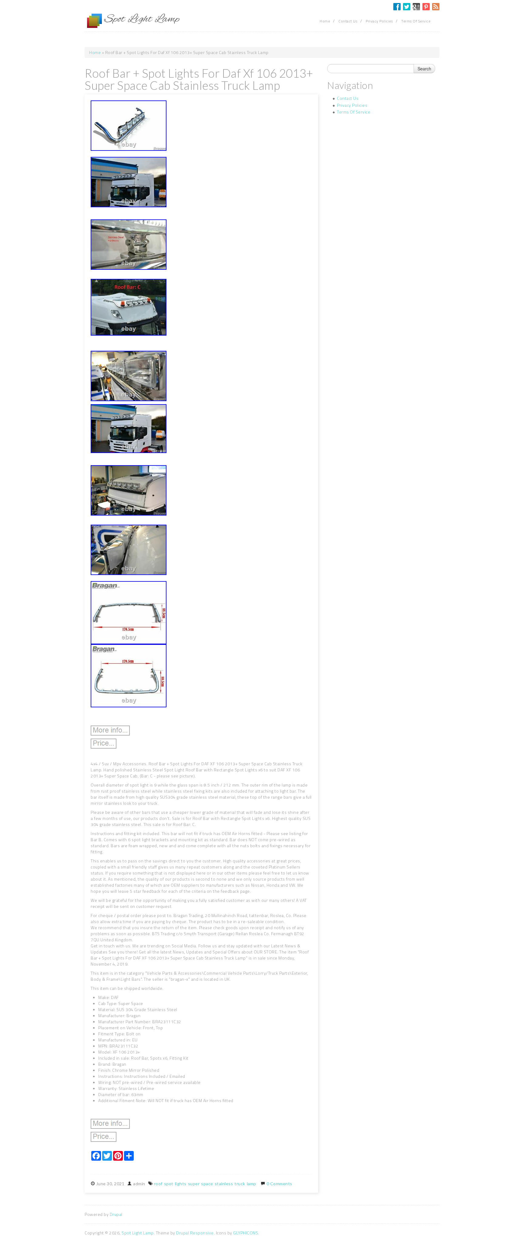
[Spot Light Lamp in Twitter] (406, 6)
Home (325, 21)
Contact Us (347, 21)
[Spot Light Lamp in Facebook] (397, 6)
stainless (224, 1183)
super (194, 1183)
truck (239, 1183)
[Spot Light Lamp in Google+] (416, 6)
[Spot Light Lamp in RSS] (435, 6)
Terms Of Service (415, 21)
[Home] (94, 21)
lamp (251, 1183)
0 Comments (279, 1183)
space (207, 1183)
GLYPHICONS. (246, 1233)
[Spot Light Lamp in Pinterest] (426, 6)
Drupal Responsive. (195, 1233)
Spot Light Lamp (138, 1233)
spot (168, 1183)
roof (158, 1183)
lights (180, 1183)
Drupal (116, 1214)
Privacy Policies (379, 21)
